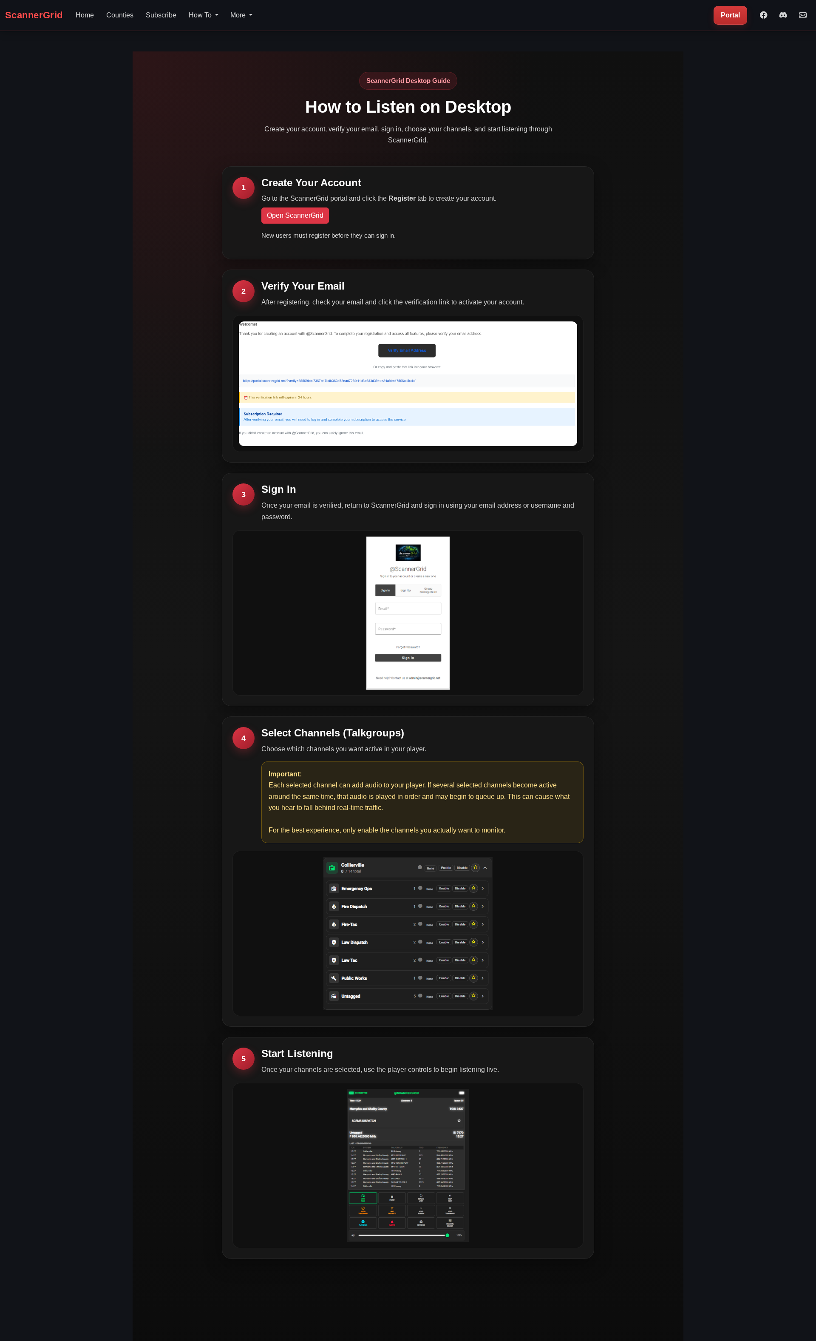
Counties (119, 15)
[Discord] (783, 15)
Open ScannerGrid (295, 215)
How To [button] (201, 15)
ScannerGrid (34, 15)
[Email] (803, 15)
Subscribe (161, 15)
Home (85, 15)
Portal (730, 15)
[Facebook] (764, 15)
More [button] (238, 15)
